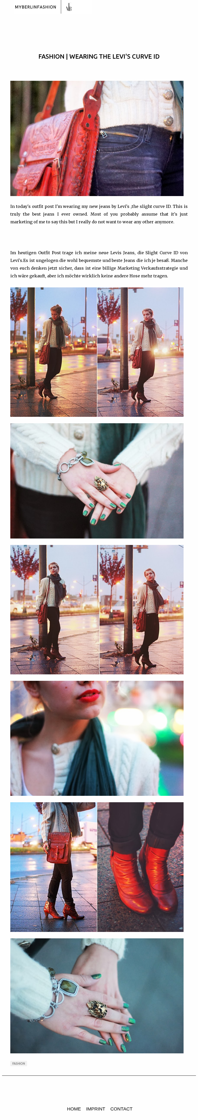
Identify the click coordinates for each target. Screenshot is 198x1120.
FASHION (18, 1063)
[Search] (191, 7)
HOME (74, 1109)
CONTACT (121, 1109)
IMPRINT (95, 1109)
